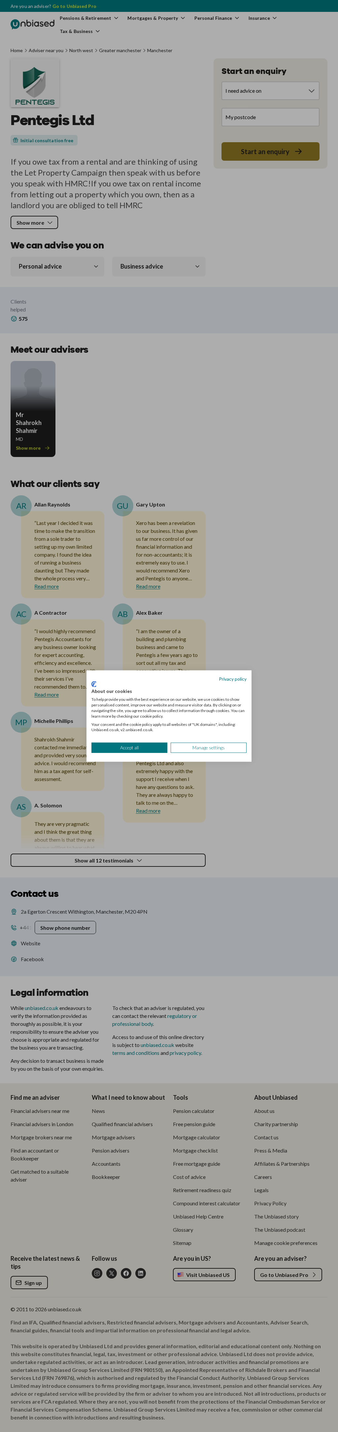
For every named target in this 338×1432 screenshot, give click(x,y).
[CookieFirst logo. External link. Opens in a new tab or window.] (93, 684)
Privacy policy (233, 679)
